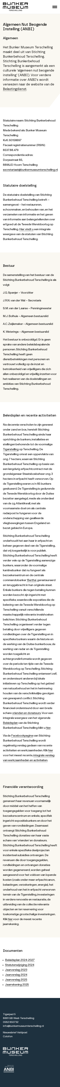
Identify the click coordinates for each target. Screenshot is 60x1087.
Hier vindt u (26, 229)
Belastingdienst (14, 89)
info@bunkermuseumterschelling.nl (23, 1026)
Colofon (8, 1036)
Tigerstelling (11, 449)
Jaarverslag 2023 (16, 969)
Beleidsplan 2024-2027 (20, 960)
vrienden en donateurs (26, 713)
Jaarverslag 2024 (16, 974)
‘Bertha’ (31, 580)
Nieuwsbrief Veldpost (15, 1032)
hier (48, 727)
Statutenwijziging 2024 (19, 965)
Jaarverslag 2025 (16, 979)
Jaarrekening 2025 (17, 984)
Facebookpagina (22, 735)
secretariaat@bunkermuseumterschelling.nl (30, 169)
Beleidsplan (10, 722)
